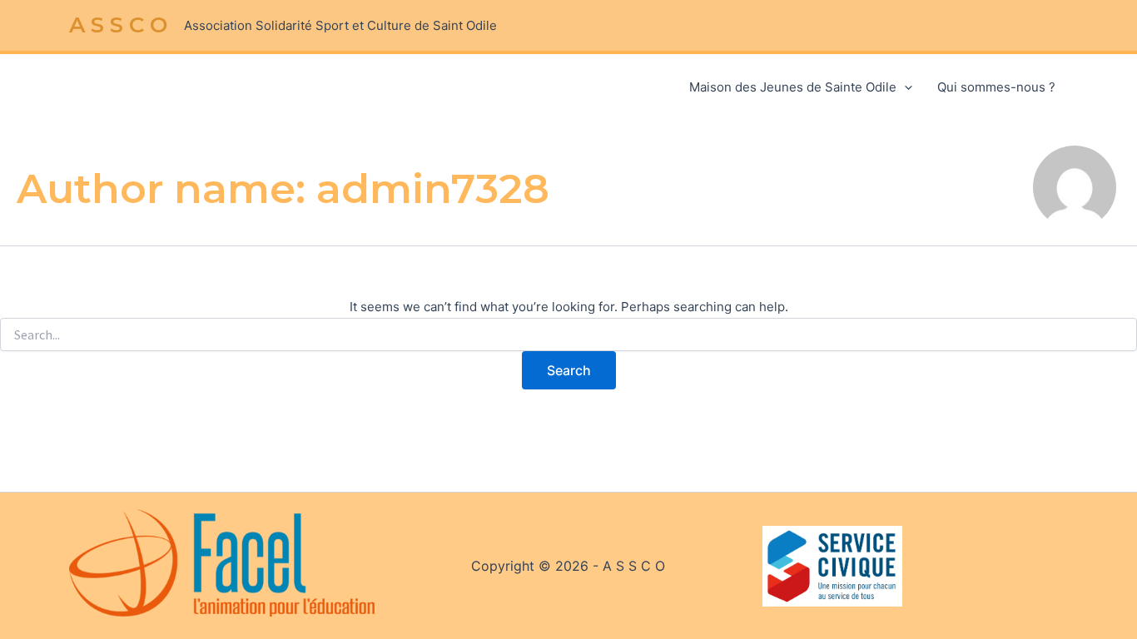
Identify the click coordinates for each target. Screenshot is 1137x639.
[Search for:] (568, 335)
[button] (904, 87)
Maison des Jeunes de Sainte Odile (792, 87)
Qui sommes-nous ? (996, 87)
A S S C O (118, 25)
